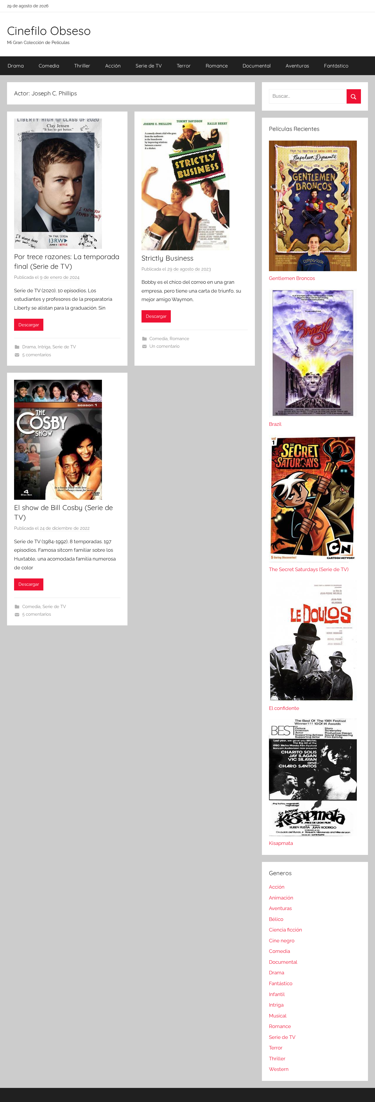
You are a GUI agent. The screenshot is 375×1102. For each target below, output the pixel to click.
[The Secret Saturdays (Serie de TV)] (313, 561)
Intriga (44, 347)
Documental (257, 66)
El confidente (284, 708)
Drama (16, 66)
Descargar (28, 325)
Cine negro (281, 941)
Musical (278, 1016)
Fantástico (336, 66)
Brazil (275, 424)
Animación (281, 898)
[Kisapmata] (313, 834)
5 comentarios (36, 354)
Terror (184, 66)
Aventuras (297, 66)
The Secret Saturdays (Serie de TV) (309, 569)
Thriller (82, 66)
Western (279, 1069)
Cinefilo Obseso (49, 30)
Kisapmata (281, 843)
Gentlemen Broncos (292, 278)
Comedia (49, 66)
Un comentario (164, 346)
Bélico (276, 919)
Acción (113, 66)
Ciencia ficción (285, 930)
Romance (217, 66)
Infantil (277, 994)
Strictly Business (167, 258)
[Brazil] (313, 415)
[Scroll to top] (364, 1091)
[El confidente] (313, 699)
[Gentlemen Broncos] (313, 269)
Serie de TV (149, 66)
